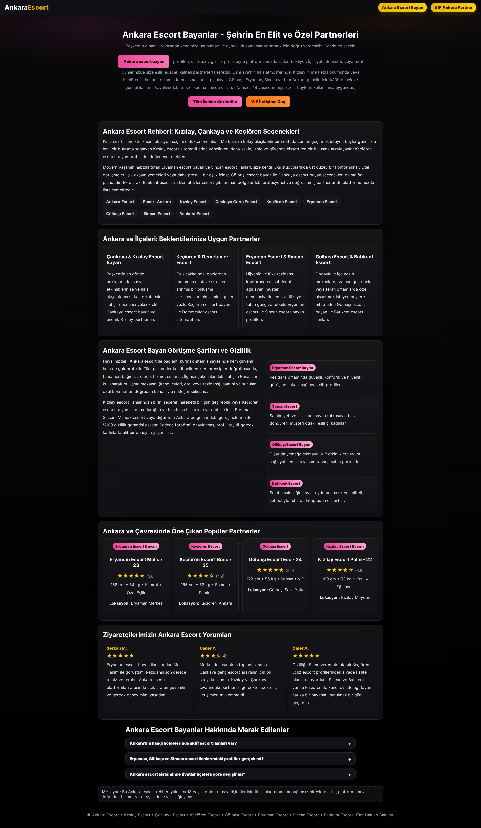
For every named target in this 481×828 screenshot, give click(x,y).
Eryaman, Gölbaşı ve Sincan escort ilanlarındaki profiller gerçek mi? (197, 758)
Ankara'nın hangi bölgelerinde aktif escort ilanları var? (183, 743)
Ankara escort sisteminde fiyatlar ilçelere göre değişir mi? (187, 774)
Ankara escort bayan (143, 61)
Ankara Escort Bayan (402, 7)
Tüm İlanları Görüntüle (215, 101)
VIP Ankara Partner (453, 7)
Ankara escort (143, 361)
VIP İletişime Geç (268, 101)
